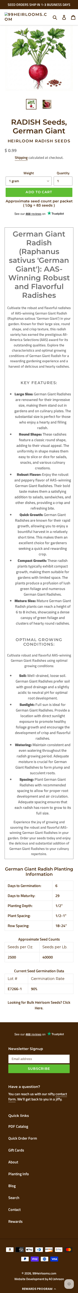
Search (13, 1197)
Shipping (21, 157)
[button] (39, 1289)
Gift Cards (16, 1150)
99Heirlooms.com (44, 1273)
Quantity (63, 172)
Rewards (15, 1221)
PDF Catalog (18, 1126)
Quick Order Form (22, 1138)
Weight (29, 172)
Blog (12, 1186)
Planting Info (18, 1174)
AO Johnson (56, 1279)
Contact (14, 1209)
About (13, 1162)
